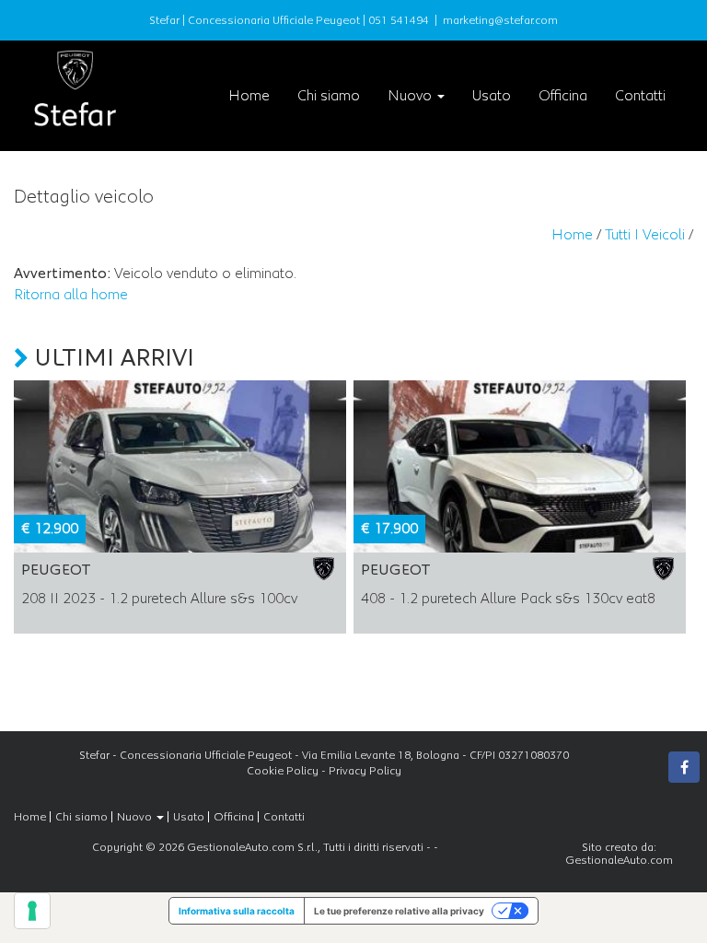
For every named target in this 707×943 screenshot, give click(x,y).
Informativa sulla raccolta (237, 910)
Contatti (640, 95)
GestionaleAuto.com (619, 860)
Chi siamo (328, 95)
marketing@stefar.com (500, 20)
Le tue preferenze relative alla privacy (399, 910)
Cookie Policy (283, 770)
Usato (491, 95)
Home (249, 95)
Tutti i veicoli (645, 234)
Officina (563, 95)
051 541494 (398, 20)
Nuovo (411, 95)
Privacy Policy (365, 770)
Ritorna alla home (71, 294)
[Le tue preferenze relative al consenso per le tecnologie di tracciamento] (32, 910)
